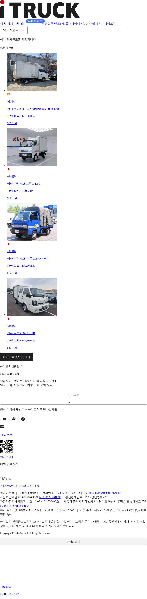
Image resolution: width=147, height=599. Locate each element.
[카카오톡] (13, 422)
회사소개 (5, 456)
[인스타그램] (22, 422)
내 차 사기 (6, 23)
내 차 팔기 (19, 23)
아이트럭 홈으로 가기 (16, 357)
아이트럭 (110, 23)
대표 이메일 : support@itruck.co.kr (99, 492)
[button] (73, 397)
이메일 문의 (73, 541)
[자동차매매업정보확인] (15, 505)
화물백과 (68, 23)
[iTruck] (40, 16)
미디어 (78, 23)
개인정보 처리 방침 (27, 485)
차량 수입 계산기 (93, 23)
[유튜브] (4, 422)
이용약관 (7, 485)
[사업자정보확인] (50, 497)
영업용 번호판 (54, 23)
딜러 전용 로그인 (14, 30)
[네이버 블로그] (73, 427)
